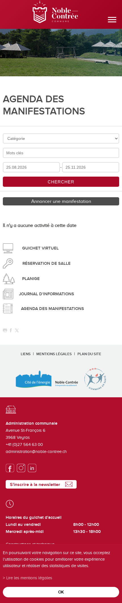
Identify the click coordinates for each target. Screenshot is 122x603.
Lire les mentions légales (29, 577)
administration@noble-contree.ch (36, 451)
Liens (26, 354)
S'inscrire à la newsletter (35, 484)
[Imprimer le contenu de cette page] (5, 330)
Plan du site (89, 354)
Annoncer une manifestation (61, 201)
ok (61, 591)
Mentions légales (54, 354)
